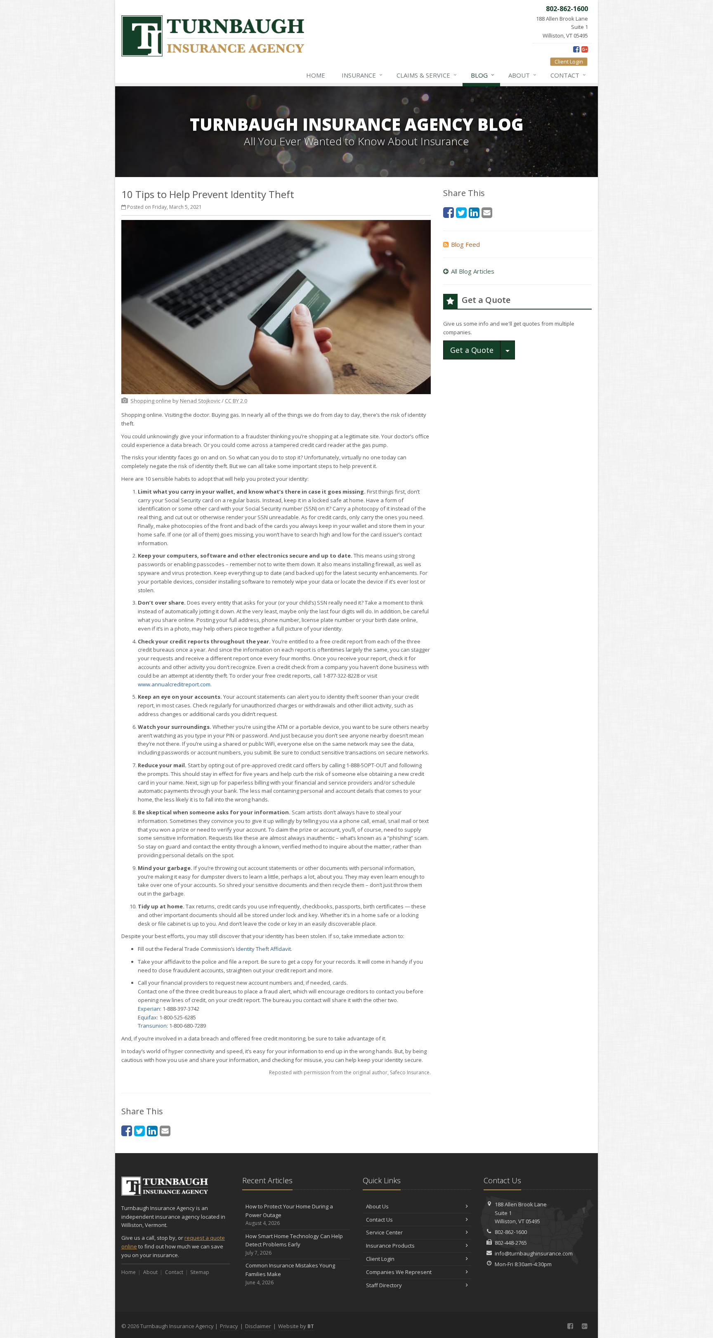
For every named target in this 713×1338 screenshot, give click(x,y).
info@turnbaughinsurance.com (534, 1253)
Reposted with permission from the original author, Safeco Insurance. (350, 1072)
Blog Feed (465, 244)
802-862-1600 (511, 1232)
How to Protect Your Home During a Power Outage (289, 1215)
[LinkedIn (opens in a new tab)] (152, 1130)
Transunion (152, 1025)
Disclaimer (258, 1326)
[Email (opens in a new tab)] (165, 1130)
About (522, 75)
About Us (377, 1206)
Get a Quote (471, 350)
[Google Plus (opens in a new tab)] (584, 49)
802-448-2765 (511, 1242)
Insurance (362, 75)
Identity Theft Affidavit (263, 949)
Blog (482, 75)
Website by (296, 1326)
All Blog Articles (472, 271)
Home (315, 75)
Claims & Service (427, 75)
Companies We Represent (399, 1272)
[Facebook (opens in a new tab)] (576, 49)
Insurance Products (390, 1245)
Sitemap (199, 1272)
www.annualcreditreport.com (174, 684)
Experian (149, 1008)
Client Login (569, 61)
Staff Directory (384, 1285)
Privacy (229, 1326)
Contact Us (379, 1219)
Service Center (384, 1232)
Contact (568, 75)
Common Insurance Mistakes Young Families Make (290, 1274)
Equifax (147, 1017)
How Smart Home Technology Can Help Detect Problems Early (294, 1244)
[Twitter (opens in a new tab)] (139, 1130)
